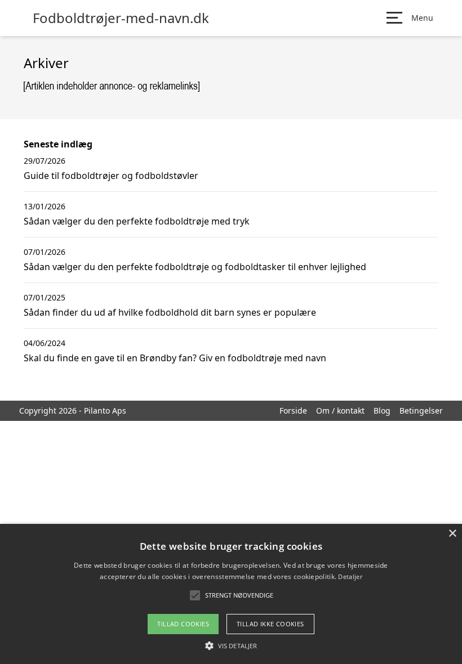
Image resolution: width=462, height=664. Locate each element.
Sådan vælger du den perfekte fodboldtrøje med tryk (137, 221)
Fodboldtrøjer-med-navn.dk (121, 18)
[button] (231, 645)
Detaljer (350, 576)
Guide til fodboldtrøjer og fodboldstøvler (111, 175)
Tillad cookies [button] (183, 624)
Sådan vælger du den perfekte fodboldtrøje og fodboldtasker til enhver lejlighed (195, 267)
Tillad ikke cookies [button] (270, 624)
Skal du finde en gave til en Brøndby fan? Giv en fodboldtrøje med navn (175, 358)
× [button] (452, 534)
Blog (382, 410)
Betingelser (421, 410)
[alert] (231, 594)
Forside (293, 410)
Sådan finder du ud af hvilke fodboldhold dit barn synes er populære (170, 312)
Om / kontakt (340, 410)
